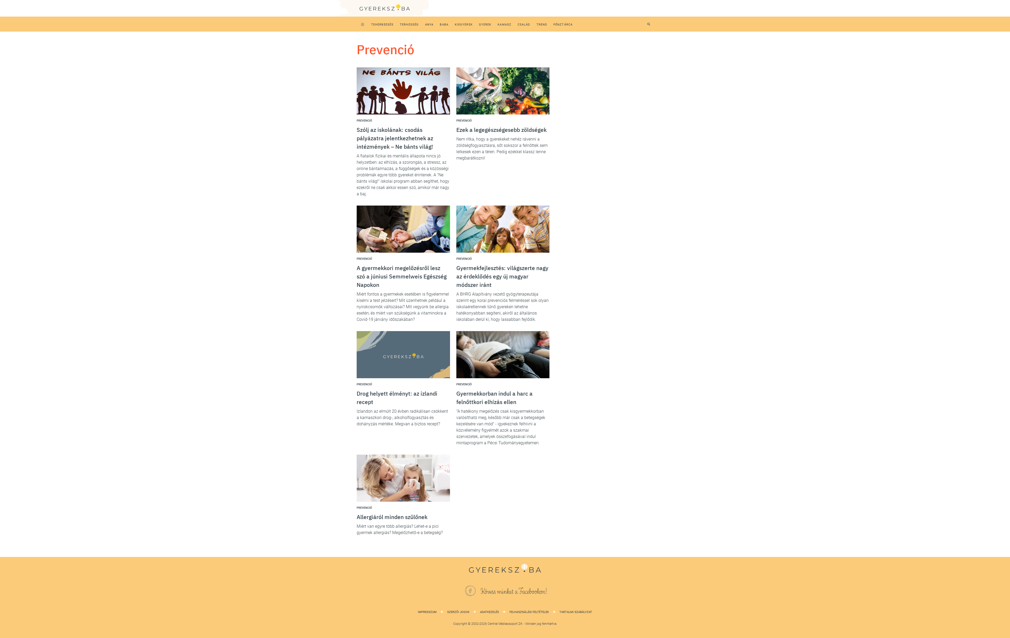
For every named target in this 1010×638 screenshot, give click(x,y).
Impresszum (427, 612)
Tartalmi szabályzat (575, 612)
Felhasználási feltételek (529, 612)
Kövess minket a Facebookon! (514, 591)
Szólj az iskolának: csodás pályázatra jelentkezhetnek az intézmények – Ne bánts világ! (395, 138)
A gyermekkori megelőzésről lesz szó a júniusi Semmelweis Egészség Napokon (402, 276)
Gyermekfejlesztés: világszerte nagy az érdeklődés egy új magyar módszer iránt (502, 276)
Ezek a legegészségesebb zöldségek (501, 129)
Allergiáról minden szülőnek (392, 517)
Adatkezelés (489, 612)
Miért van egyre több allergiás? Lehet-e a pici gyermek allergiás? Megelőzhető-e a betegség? (400, 529)
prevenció (364, 120)
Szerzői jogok (458, 612)
